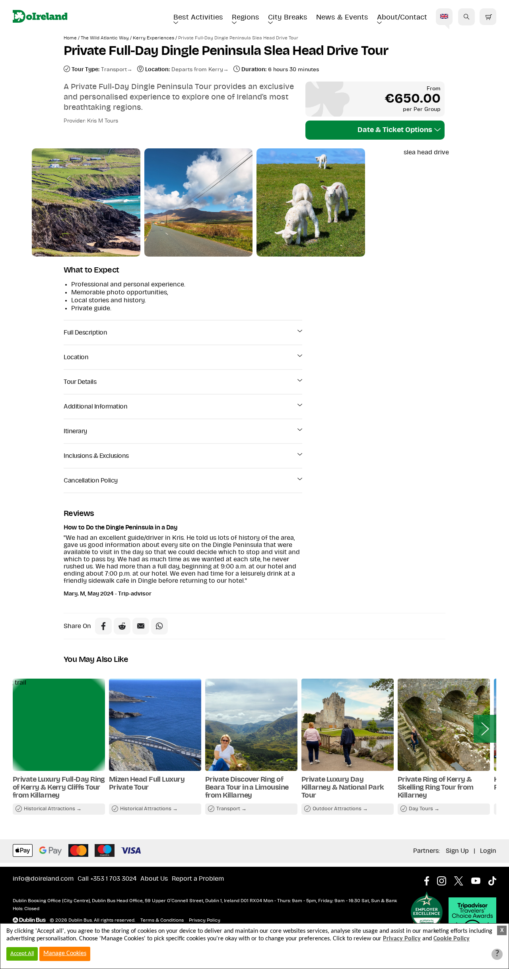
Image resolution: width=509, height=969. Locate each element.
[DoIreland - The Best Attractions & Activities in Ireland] (40, 17)
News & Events (342, 17)
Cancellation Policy (91, 480)
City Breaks (287, 17)
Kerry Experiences (153, 37)
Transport (114, 69)
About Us (154, 879)
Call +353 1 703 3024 (107, 879)
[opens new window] (430, 879)
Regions (245, 17)
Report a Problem (198, 879)
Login (488, 851)
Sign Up (457, 851)
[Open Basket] (488, 17)
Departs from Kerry (197, 69)
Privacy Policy (204, 920)
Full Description (85, 332)
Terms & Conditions (162, 920)
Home (70, 37)
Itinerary (75, 431)
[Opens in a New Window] (122, 626)
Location (76, 357)
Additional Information (95, 406)
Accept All (22, 954)
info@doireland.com (43, 879)
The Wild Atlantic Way (105, 37)
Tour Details (80, 382)
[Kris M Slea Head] (198, 202)
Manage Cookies (64, 953)
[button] (466, 17)
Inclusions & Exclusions (96, 456)
